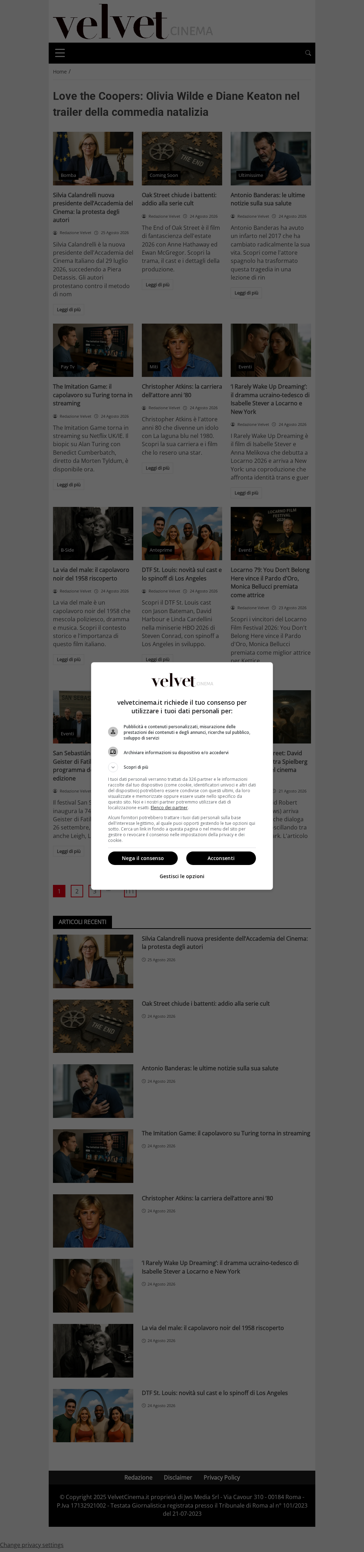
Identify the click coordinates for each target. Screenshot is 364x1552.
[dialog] (182, 776)
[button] (182, 767)
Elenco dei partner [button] (169, 808)
